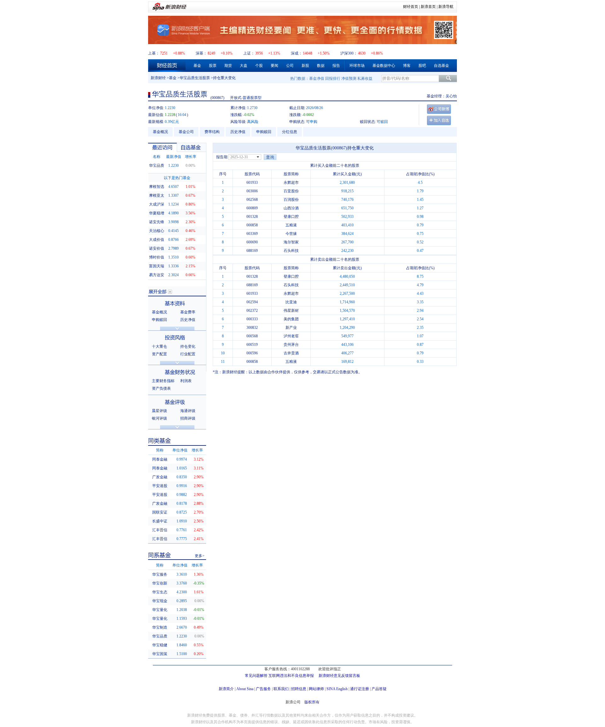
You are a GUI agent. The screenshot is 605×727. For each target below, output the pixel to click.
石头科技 (291, 250)
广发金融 (159, 477)
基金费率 (187, 312)
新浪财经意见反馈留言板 (339, 675)
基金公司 (186, 132)
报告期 (222, 157)
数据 (321, 65)
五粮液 (291, 225)
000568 (252, 336)
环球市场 (357, 65)
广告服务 (263, 689)
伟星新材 (291, 310)
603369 (252, 233)
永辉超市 (291, 182)
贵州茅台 (291, 344)
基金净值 (316, 78)
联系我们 (281, 689)
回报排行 (332, 78)
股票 (212, 65)
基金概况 (160, 132)
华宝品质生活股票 (195, 78)
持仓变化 (187, 346)
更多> (200, 556)
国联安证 (159, 512)
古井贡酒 (291, 353)
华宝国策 (159, 654)
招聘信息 (298, 689)
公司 (290, 65)
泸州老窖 (291, 336)
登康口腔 (291, 216)
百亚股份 (291, 191)
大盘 (243, 65)
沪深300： (348, 53)
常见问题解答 (256, 675)
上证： (249, 53)
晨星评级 (159, 411)
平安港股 (159, 486)
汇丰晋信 (159, 530)
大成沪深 (156, 204)
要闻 (274, 65)
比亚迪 (291, 302)
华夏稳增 (156, 213)
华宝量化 (159, 610)
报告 (336, 65)
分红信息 (289, 132)
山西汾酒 (291, 208)
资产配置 (159, 354)
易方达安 (156, 275)
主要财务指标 (163, 381)
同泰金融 (159, 459)
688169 (252, 250)
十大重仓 (159, 346)
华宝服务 (159, 574)
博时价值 (156, 257)
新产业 (291, 327)
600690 (252, 242)
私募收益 (364, 78)
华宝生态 (159, 592)
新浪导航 (445, 6)
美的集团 (291, 319)
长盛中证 (159, 521)
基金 (197, 65)
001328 (252, 216)
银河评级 (159, 418)
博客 (407, 65)
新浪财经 (158, 78)
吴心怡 (451, 96)
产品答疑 (379, 689)
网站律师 (316, 689)
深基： (201, 53)
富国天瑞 (156, 266)
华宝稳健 (159, 645)
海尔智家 (291, 242)
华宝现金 (159, 601)
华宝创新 (159, 583)
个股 (259, 65)
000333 (252, 319)
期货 (228, 65)
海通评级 (187, 411)
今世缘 (291, 233)
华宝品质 (156, 165)
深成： (296, 53)
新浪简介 (226, 689)
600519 (252, 344)
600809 (252, 208)
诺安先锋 (156, 222)
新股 (305, 65)
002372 (252, 310)
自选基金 (441, 65)
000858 (252, 225)
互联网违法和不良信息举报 (291, 675)
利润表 (186, 381)
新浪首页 (428, 6)
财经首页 (410, 6)
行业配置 (187, 354)
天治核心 (156, 231)
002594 (252, 302)
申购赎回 (263, 132)
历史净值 (237, 132)
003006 (252, 191)
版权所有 (312, 702)
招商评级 (187, 418)
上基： (153, 53)
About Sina (244, 689)
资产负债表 (161, 388)
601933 (252, 182)
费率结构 (212, 132)
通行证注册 (359, 689)
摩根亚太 (156, 195)
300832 (252, 327)
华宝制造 (159, 627)
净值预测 (348, 78)
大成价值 (156, 239)
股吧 (422, 65)
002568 (252, 199)
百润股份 (291, 199)
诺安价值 (156, 248)
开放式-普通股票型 (246, 98)
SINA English (337, 689)
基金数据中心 (383, 65)
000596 (252, 353)
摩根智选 (156, 186)
